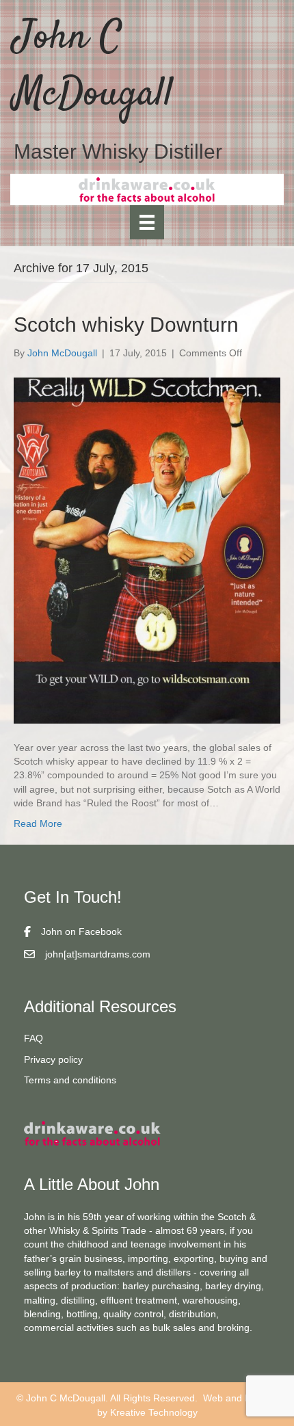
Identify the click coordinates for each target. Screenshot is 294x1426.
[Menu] (147, 222)
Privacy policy (53, 1059)
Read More (38, 823)
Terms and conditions (70, 1079)
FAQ (33, 1038)
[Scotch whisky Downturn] (147, 549)
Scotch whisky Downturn (126, 324)
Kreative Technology (154, 1412)
